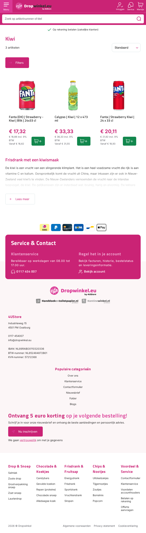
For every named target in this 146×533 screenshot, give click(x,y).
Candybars (42, 478)
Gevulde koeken (45, 483)
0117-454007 (16, 335)
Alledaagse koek (46, 500)
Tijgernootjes (100, 483)
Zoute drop (14, 478)
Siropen (68, 500)
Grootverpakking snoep (18, 486)
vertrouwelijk (28, 440)
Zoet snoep (14, 492)
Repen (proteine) (46, 489)
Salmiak (12, 472)
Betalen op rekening (127, 500)
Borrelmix (98, 495)
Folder (73, 398)
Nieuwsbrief (73, 392)
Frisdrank (69, 483)
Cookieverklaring (128, 525)
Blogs (73, 404)
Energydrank (71, 478)
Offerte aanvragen (127, 508)
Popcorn (98, 500)
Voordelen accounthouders (130, 491)
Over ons (73, 375)
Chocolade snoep (46, 495)
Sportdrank (71, 489)
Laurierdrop (15, 498)
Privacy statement (104, 525)
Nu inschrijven (27, 431)
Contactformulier (73, 386)
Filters (19, 62)
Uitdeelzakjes (100, 478)
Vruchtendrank (73, 495)
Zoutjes (97, 489)
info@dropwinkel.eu (19, 340)
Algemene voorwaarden (77, 525)
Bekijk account (94, 271)
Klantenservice (24, 254)
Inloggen (120, 9)
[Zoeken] (139, 18)
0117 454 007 (26, 271)
